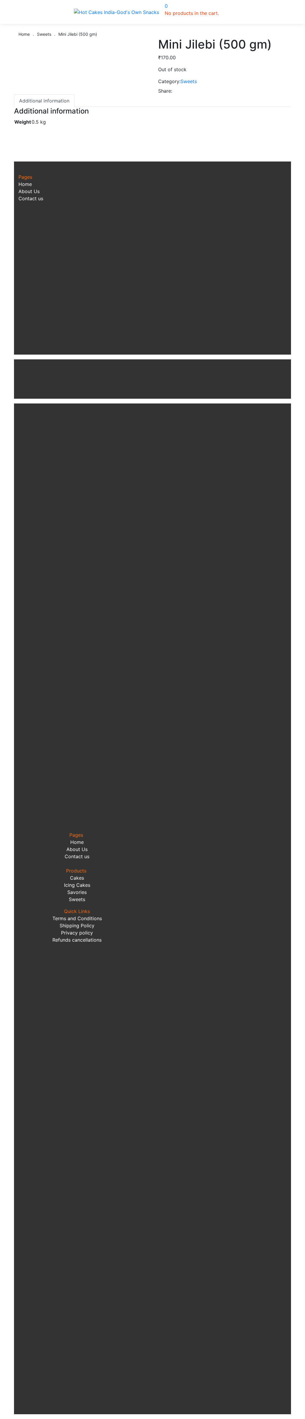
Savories (77, 892)
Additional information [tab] (44, 101)
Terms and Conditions (77, 918)
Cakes (77, 878)
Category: (169, 81)
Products (77, 871)
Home (25, 184)
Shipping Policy (77, 926)
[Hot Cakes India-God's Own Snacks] (116, 12)
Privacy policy (77, 933)
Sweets (188, 81)
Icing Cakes (77, 885)
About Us (29, 191)
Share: (165, 91)
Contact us (30, 198)
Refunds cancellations (77, 940)
